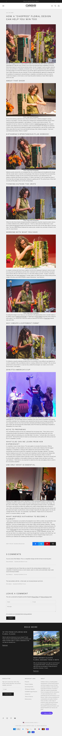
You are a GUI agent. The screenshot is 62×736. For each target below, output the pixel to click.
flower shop (40, 529)
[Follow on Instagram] (7, 718)
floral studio (13, 529)
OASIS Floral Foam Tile (40, 124)
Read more (5, 645)
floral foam (47, 318)
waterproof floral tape (21, 316)
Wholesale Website (29, 689)
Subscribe (8, 694)
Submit (10, 618)
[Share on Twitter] (41, 543)
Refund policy (28, 699)
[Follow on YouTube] (15, 718)
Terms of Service (45, 597)
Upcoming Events (29, 686)
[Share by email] (53, 543)
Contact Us (27, 694)
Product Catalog (29, 684)
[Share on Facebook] (35, 543)
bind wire (17, 225)
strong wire (22, 275)
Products (27, 681)
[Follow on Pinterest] (11, 718)
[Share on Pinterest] (47, 543)
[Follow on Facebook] (3, 718)
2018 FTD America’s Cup (14, 417)
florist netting (38, 316)
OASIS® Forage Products (31, 691)
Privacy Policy (35, 597)
